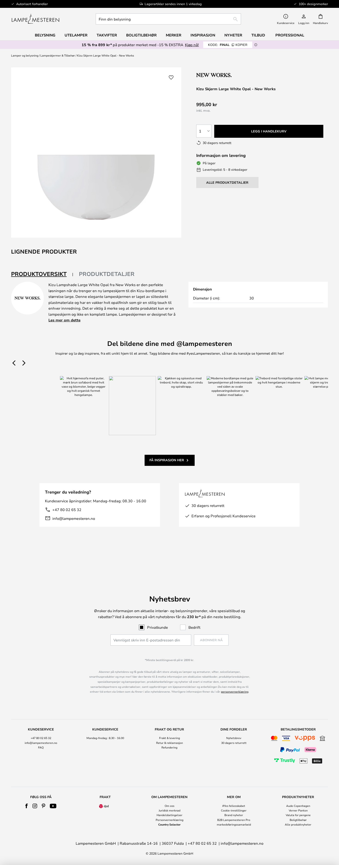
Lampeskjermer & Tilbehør (57, 55)
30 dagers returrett (234, 743)
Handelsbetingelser (169, 815)
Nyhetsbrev (233, 738)
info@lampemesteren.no (73, 518)
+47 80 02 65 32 (66, 509)
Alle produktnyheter (298, 824)
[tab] (42, 274)
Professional (289, 35)
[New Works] (220, 75)
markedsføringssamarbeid (234, 824)
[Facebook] (26, 806)
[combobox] (168, 19)
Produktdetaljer (106, 273)
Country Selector (169, 824)
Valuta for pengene (298, 815)
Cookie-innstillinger (234, 810)
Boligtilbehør (298, 820)
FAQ (41, 747)
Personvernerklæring (169, 820)
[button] (171, 77)
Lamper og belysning (24, 55)
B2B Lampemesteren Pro (233, 820)
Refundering (169, 747)
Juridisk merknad (169, 810)
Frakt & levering (169, 738)
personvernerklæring (234, 691)
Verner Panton (298, 810)
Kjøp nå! (192, 44)
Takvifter (107, 35)
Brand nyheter (233, 815)
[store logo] (35, 18)
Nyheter (233, 35)
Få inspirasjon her (166, 460)
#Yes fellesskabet (233, 806)
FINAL (227, 44)
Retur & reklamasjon (169, 743)
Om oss (169, 806)
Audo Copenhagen (298, 806)
